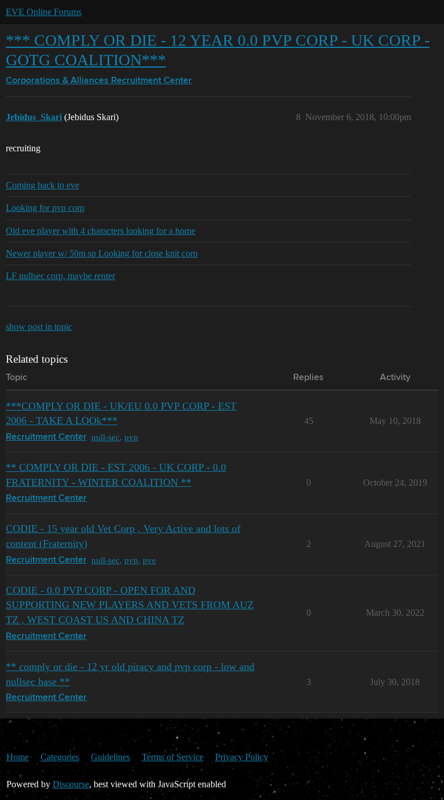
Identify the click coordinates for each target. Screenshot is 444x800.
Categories (59, 757)
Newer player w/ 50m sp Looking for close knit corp (102, 253)
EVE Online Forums (44, 12)
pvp (131, 437)
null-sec (105, 437)
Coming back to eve (42, 185)
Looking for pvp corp (45, 208)
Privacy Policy (241, 757)
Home (17, 757)
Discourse (71, 784)
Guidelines (110, 757)
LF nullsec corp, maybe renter (60, 276)
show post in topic (39, 327)
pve (149, 560)
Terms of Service (173, 757)
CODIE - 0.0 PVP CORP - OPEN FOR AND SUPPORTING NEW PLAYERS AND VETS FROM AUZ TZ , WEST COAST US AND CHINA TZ (130, 605)
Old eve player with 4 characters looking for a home (100, 231)
